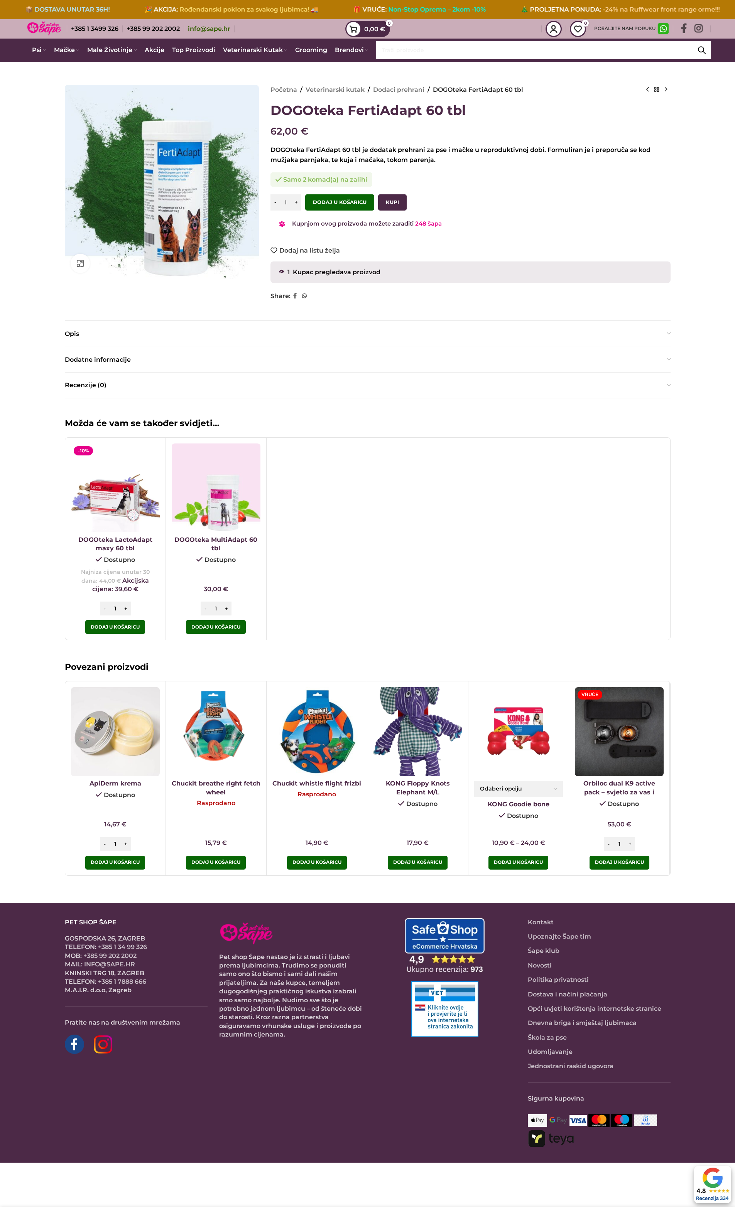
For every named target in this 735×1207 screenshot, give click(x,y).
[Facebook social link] (684, 29)
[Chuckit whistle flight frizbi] (316, 731)
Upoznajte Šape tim (559, 936)
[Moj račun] (554, 29)
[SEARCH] (702, 50)
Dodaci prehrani (398, 89)
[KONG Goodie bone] (518, 731)
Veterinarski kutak (335, 89)
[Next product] (666, 89)
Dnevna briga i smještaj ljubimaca (582, 1023)
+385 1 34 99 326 (122, 947)
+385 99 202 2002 (110, 955)
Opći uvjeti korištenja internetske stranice (594, 1008)
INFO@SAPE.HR (109, 964)
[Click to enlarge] (80, 263)
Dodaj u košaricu (340, 202)
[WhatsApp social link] (304, 296)
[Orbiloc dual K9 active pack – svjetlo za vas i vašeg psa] (619, 731)
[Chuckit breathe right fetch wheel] (216, 731)
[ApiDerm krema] (115, 731)
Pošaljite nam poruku (625, 28)
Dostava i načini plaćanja (567, 994)
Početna (283, 89)
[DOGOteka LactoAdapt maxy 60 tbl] (115, 487)
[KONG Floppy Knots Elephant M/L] (417, 731)
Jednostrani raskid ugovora (570, 1066)
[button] (115, 627)
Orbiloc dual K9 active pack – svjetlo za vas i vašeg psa (619, 792)
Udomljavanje (550, 1051)
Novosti (540, 965)
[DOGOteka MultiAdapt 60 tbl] (216, 487)
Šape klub (543, 950)
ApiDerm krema (115, 783)
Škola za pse (547, 1037)
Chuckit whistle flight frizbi (316, 783)
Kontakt (541, 922)
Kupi (392, 202)
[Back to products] (656, 89)
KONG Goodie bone (518, 804)
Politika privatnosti (558, 979)
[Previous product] (647, 89)
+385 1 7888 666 (122, 981)
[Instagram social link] (698, 29)
